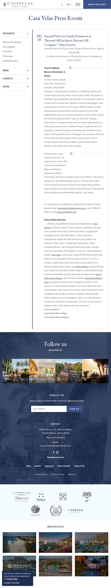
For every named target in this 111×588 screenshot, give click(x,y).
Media (6, 70)
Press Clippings (9, 47)
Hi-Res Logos (8, 56)
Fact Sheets (7, 51)
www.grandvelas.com (66, 212)
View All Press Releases (12, 42)
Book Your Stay (97, 4)
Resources (9, 33)
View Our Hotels (55, 526)
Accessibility (41, 474)
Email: (55, 442)
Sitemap (72, 474)
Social (6, 86)
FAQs (28, 466)
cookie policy (12, 579)
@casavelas (55, 350)
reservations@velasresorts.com (71, 208)
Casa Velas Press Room (55, 17)
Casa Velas (56, 255)
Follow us (55, 344)
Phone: (49, 437)
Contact (55, 424)
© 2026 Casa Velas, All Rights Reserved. (18, 579)
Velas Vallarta (82, 266)
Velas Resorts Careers (55, 457)
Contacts (8, 78)
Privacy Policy (57, 474)
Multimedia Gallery (10, 61)
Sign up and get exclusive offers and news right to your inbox (57, 400)
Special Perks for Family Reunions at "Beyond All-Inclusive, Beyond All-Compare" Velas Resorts (67, 40)
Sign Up (76, 409)
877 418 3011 (59, 437)
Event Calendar (64, 466)
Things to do (79, 466)
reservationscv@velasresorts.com (55, 445)
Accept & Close (11, 583)
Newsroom (49, 466)
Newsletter (57, 395)
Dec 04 (39, 37)
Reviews (37, 466)
